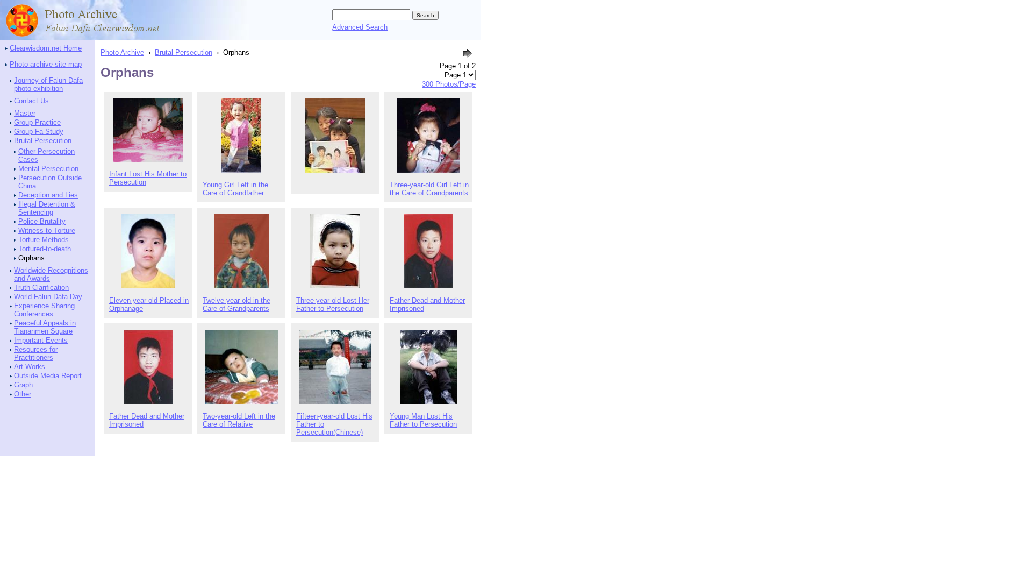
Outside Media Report (48, 376)
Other (22, 394)
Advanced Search (360, 27)
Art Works (29, 367)
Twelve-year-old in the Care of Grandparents (236, 304)
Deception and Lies (48, 195)
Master (24, 113)
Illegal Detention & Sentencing (46, 208)
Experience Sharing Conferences (44, 310)
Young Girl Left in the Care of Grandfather (235, 189)
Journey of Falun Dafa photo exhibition (48, 84)
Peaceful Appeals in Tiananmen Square (45, 327)
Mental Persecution (48, 169)
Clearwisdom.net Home (46, 48)
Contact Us (31, 101)
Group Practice (37, 122)
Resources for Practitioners (36, 353)
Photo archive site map (46, 64)
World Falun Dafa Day (48, 297)
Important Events (41, 340)
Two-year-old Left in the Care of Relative (239, 420)
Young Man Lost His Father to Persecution (423, 420)
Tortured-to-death (44, 249)
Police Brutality (42, 221)
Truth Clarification (41, 288)
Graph (23, 385)
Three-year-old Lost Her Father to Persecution (332, 304)
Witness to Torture (46, 230)
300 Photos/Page (449, 84)
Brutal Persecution (42, 141)
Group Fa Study (38, 131)
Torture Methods (43, 240)
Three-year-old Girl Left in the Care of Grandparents (429, 189)
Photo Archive (122, 52)
